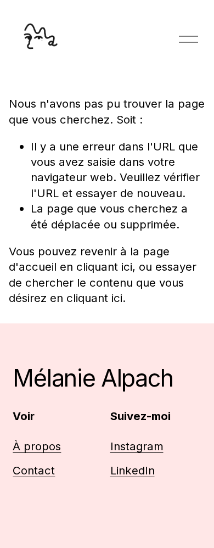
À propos (37, 446)
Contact (34, 470)
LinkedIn (132, 470)
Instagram (137, 446)
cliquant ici (104, 266)
